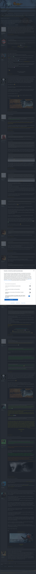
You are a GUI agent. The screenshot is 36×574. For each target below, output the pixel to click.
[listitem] (18, 283)
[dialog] (18, 287)
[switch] (29, 286)
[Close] (34, 271)
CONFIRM (11, 299)
